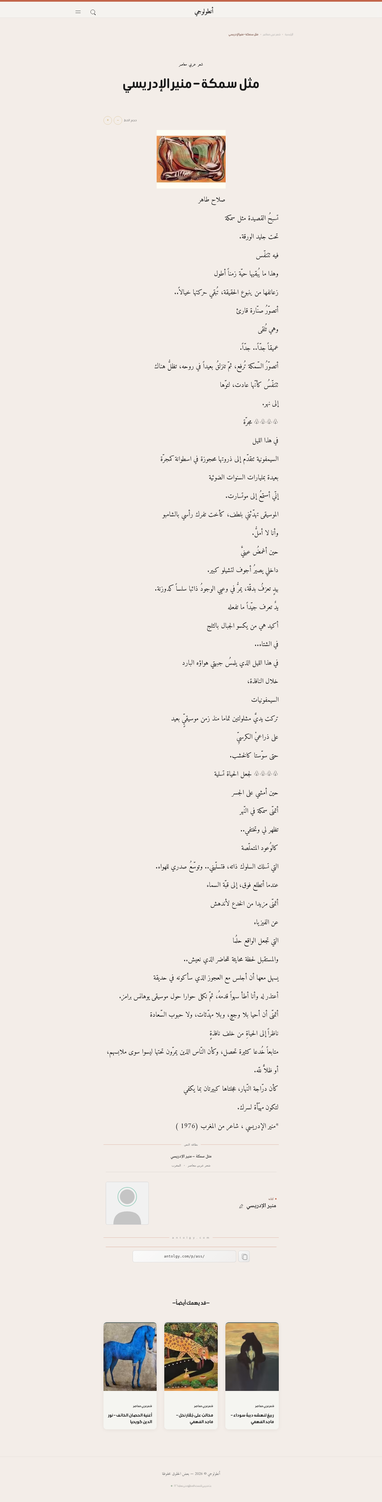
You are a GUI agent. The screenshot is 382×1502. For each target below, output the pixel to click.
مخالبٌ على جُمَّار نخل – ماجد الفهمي (194, 1418)
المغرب (176, 1165)
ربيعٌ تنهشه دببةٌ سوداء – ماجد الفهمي (252, 1418)
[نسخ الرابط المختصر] (244, 1256)
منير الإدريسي (261, 1206)
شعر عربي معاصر (271, 34)
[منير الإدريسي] (127, 1203)
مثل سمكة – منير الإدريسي (191, 1156)
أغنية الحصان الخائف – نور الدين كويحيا (130, 1418)
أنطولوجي (204, 11)
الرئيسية (289, 34)
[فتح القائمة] (78, 12)
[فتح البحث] (92, 12)
